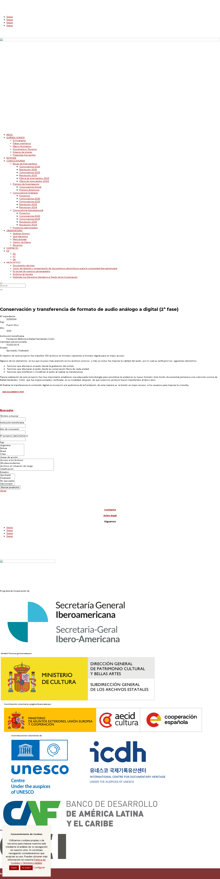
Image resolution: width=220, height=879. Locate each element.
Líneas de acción (9, 457)
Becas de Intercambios (25, 163)
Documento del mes (24, 265)
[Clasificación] (27, 469)
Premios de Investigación (26, 184)
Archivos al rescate (23, 274)
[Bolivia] (12, 448)
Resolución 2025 (28, 175)
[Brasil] (12, 451)
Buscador (7, 410)
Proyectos (24, 195)
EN (14, 259)
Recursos (18, 245)
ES (7, 250)
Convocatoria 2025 (29, 172)
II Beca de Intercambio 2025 (34, 178)
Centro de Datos (22, 242)
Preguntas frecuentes (24, 155)
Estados (4, 472)
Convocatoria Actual (30, 187)
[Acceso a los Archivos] (27, 460)
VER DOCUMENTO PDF (13, 392)
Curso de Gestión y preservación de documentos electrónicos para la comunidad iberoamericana (65, 268)
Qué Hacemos (20, 236)
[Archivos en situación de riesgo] (27, 466)
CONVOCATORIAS (15, 160)
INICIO (9, 134)
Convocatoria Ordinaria (25, 192)
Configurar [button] (39, 867)
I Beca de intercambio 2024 (34, 181)
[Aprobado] (7, 475)
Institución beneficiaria (12, 422)
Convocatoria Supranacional (28, 210)
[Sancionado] (7, 483)
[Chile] (12, 454)
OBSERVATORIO (14, 230)
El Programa (19, 140)
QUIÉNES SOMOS (15, 137)
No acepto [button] (26, 868)
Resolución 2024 (28, 207)
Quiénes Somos (21, 233)
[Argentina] (12, 445)
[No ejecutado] (7, 481)
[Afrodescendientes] (27, 463)
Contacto (110, 509)
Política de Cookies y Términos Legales (28, 861)
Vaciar (3, 490)
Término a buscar (9, 415)
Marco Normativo (22, 146)
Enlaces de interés (22, 152)
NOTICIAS (11, 157)
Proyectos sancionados (25, 227)
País (2, 442)
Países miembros (22, 143)
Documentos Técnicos (25, 149)
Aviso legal (110, 515)
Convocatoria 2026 (29, 166)
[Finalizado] (7, 478)
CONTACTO (12, 248)
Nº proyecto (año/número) (14, 435)
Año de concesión (9, 429)
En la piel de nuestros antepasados (31, 271)
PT (14, 256)
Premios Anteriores (29, 189)
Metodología (19, 239)
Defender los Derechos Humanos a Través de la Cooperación (45, 277)
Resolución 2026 (28, 169)
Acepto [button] (14, 868)
